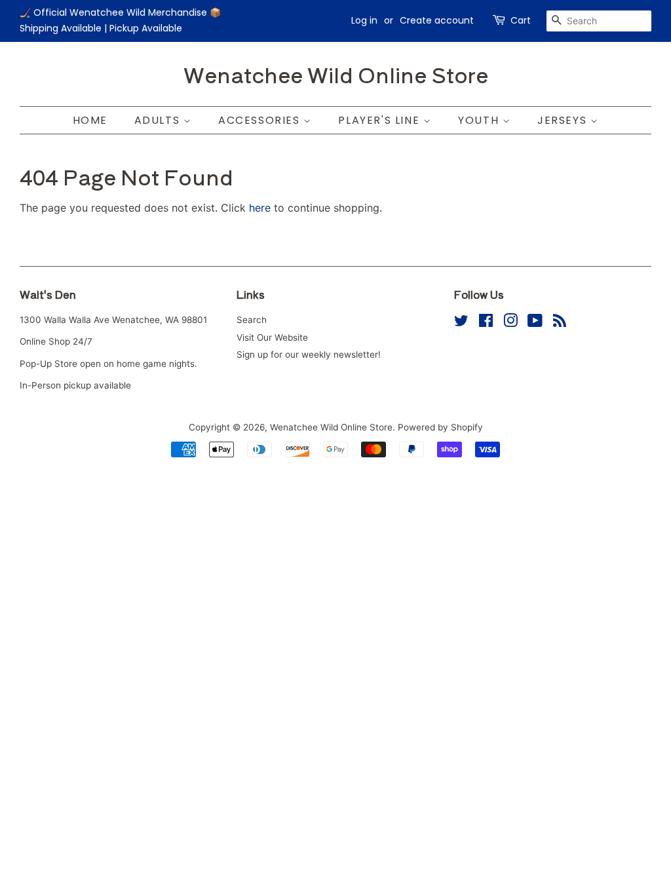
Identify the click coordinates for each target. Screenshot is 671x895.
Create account (437, 20)
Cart (520, 20)
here (260, 207)
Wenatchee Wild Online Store (335, 74)
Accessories (260, 120)
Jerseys (563, 120)
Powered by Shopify (440, 427)
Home (90, 120)
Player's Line (380, 120)
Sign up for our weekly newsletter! (309, 354)
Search (252, 319)
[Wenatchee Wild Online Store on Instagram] (510, 323)
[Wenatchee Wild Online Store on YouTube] (535, 323)
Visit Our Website (272, 337)
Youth (480, 120)
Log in (364, 20)
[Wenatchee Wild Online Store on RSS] (559, 323)
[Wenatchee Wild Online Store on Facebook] (485, 323)
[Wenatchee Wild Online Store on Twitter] (461, 323)
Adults (158, 120)
